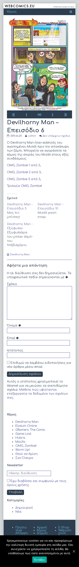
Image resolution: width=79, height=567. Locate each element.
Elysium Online (26, 425)
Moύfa (20, 441)
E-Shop (63, 527)
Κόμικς (42, 530)
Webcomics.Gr (64, 532)
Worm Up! (22, 449)
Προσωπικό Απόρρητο (21, 532)
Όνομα (14, 325)
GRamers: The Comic (30, 429)
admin (32, 136)
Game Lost (23, 433)
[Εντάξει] (74, 551)
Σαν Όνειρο (24, 458)
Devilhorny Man (20, 254)
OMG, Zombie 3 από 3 (23, 179)
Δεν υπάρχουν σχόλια (56, 136)
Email (13, 338)
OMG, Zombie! (25, 445)
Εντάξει (39, 559)
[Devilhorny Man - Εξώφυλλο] (22, 234)
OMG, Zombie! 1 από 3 (23, 165)
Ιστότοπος (15, 350)
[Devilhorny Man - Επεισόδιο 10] (52, 210)
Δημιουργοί (24, 507)
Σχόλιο (12, 284)
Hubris (20, 437)
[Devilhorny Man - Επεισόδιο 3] (22, 210)
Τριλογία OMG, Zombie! (24, 185)
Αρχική (42, 527)
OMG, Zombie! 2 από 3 (24, 172)
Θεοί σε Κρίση (26, 454)
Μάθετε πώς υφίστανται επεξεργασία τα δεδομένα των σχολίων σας (37, 393)
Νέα (18, 511)
